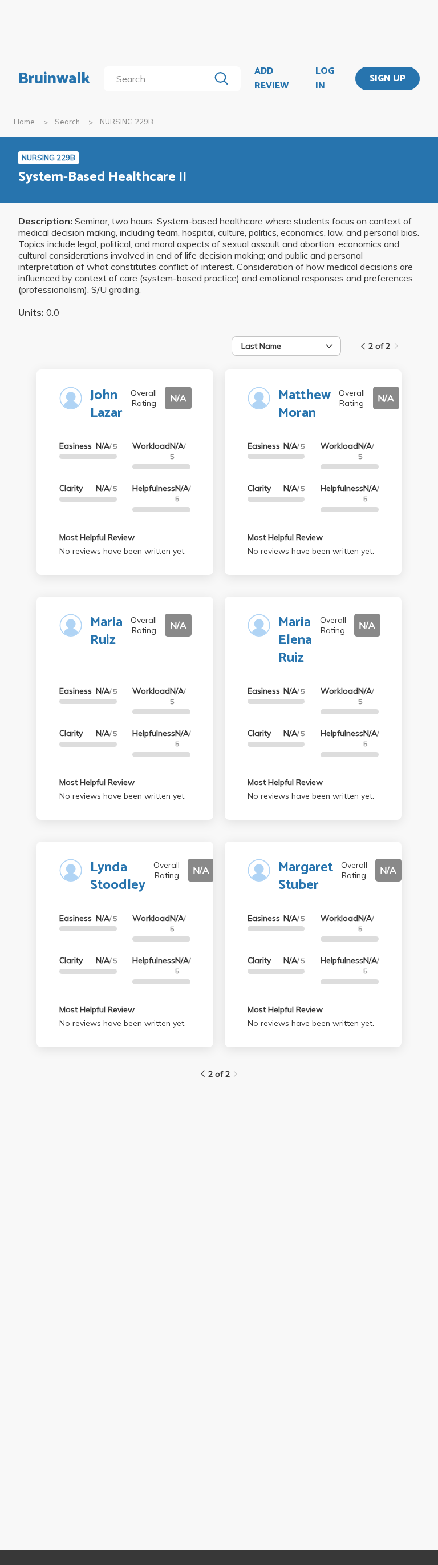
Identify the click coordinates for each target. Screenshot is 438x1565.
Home (24, 121)
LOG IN (324, 78)
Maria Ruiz (106, 631)
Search (67, 121)
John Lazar (106, 404)
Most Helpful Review (97, 537)
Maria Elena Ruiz (295, 640)
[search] (158, 78)
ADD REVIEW (271, 78)
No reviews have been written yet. (122, 551)
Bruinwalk (54, 78)
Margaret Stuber (305, 876)
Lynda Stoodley (117, 876)
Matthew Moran (304, 404)
